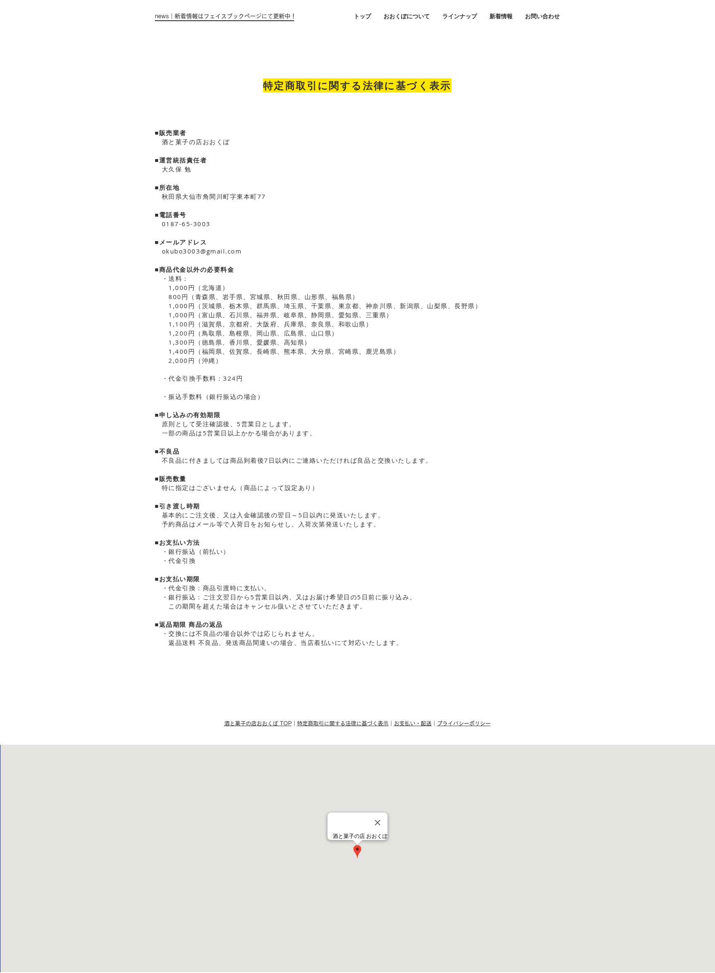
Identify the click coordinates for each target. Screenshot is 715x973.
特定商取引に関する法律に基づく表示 (343, 723)
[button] (459, 16)
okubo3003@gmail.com (202, 251)
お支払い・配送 (413, 723)
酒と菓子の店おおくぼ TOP (258, 723)
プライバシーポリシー (464, 723)
